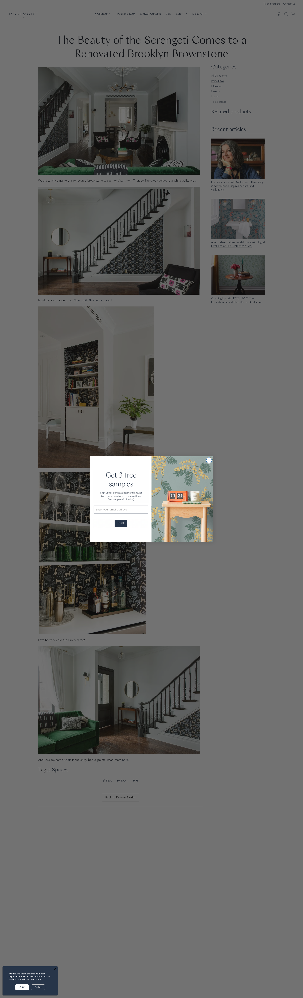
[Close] (55, 968)
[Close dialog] (209, 460)
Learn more (35, 979)
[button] (120, 523)
